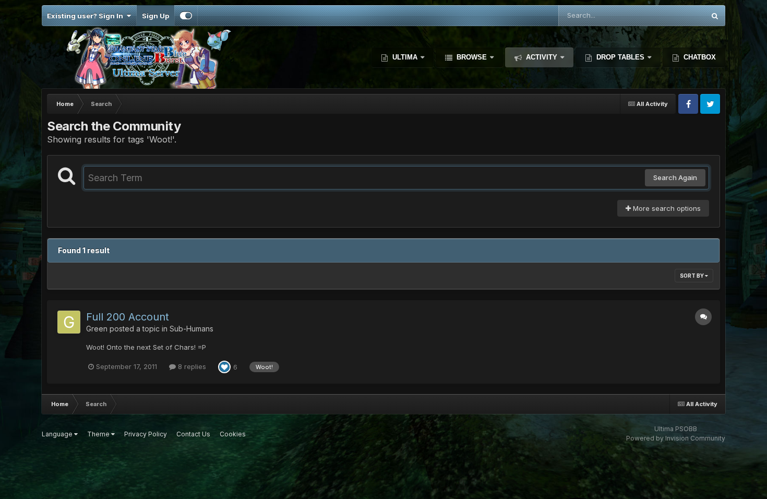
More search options (666, 208)
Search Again (675, 177)
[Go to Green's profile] (68, 322)
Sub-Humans (191, 328)
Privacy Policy (145, 434)
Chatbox (698, 57)
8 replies (191, 366)
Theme (99, 434)
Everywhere (672, 15)
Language (58, 434)
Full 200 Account (127, 317)
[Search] (714, 15)
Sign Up (155, 15)
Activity (541, 57)
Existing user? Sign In (86, 15)
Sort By (692, 275)
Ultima (405, 57)
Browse (471, 57)
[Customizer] (186, 15)
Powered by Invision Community (675, 438)
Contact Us (193, 434)
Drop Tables (620, 57)
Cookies (233, 434)
